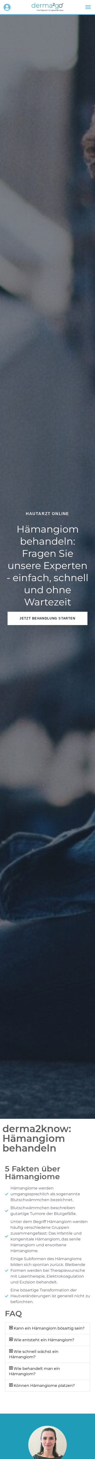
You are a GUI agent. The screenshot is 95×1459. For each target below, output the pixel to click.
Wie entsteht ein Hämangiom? (44, 1340)
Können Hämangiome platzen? (44, 1385)
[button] (88, 7)
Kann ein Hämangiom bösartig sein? (49, 1328)
